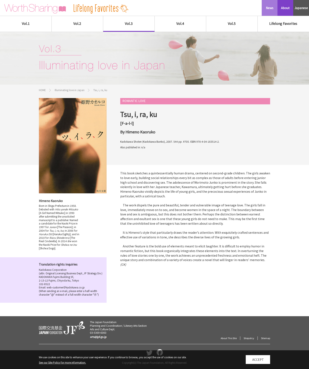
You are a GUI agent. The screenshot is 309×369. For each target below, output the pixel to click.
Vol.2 (77, 23)
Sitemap (265, 338)
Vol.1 (26, 23)
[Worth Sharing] (35, 9)
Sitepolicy (249, 338)
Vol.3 (129, 23)
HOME (42, 90)
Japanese (301, 8)
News (269, 8)
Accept (258, 359)
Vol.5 (232, 23)
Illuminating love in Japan (70, 90)
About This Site (229, 338)
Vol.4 (180, 23)
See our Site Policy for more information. (62, 362)
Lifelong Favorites (283, 23)
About (285, 8)
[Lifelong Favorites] (101, 9)
